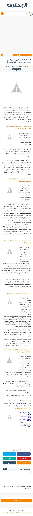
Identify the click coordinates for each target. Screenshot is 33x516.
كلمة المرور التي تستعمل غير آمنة (25, 413)
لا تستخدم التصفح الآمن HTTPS (25, 420)
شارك (23, 454)
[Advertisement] (16, 33)
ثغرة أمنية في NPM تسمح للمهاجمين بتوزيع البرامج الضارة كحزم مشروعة (17, 487)
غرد (8, 454)
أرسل (8, 458)
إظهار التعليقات (16, 500)
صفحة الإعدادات (17, 281)
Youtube (29, 425)
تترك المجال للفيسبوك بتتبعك (26, 417)
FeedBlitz (20, 403)
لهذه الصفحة (15, 160)
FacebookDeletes (24, 343)
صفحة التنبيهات (14, 381)
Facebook (23, 425)
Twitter (21, 424)
